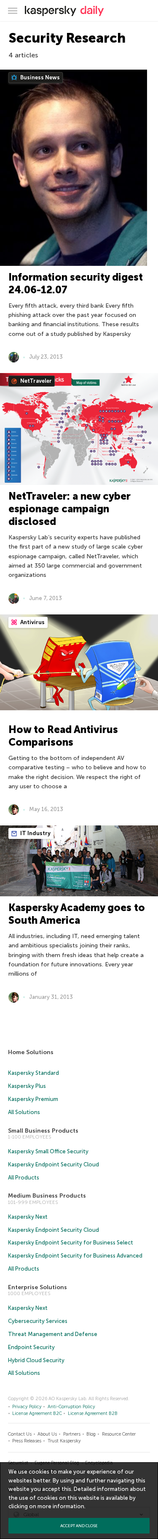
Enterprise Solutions (37, 1287)
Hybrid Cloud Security (36, 1360)
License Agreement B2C (37, 1413)
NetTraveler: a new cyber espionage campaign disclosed (69, 508)
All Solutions (24, 1112)
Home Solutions (31, 1052)
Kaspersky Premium (33, 1099)
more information (60, 1506)
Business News (39, 77)
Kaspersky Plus (27, 1086)
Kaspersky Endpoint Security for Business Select (70, 1242)
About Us (47, 1434)
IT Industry (35, 833)
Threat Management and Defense (52, 1334)
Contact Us (20, 1434)
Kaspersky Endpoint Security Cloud (53, 1164)
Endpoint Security (31, 1347)
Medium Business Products (47, 1195)
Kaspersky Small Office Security (48, 1151)
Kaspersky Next (28, 1217)
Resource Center (119, 1434)
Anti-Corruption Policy (71, 1406)
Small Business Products (43, 1130)
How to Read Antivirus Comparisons (63, 735)
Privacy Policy (27, 1406)
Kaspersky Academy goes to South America (76, 913)
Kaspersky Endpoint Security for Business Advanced (75, 1255)
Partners (71, 1434)
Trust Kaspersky (64, 1441)
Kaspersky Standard (33, 1073)
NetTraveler (35, 381)
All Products (23, 1177)
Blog (91, 1434)
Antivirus (32, 622)
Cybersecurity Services (37, 1321)
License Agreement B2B (93, 1413)
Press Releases (26, 1441)
